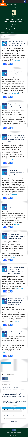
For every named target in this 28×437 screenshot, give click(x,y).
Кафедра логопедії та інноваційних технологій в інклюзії (14, 21)
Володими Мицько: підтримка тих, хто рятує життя (15, 207)
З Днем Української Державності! (10, 387)
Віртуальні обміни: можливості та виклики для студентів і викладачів (16, 236)
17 (7, 415)
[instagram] (15, 7)
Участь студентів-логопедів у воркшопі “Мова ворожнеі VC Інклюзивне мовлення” (17, 43)
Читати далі (17, 60)
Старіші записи (6, 363)
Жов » (15, 421)
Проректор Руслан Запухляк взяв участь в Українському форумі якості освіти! (16, 106)
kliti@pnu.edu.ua (10, 29)
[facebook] (12, 7)
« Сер (12, 421)
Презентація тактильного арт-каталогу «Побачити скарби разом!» (15, 73)
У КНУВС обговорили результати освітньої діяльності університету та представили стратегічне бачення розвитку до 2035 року (14, 401)
